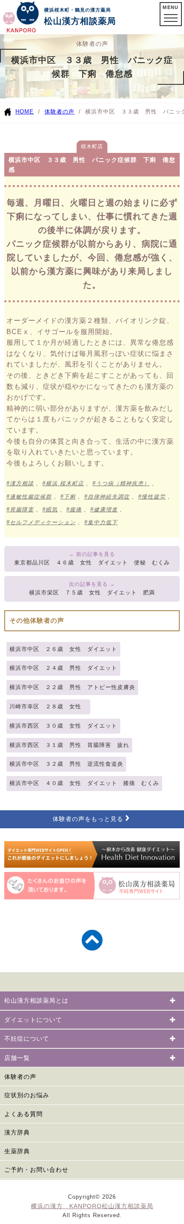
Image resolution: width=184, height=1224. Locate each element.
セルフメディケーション (43, 522)
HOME (24, 111)
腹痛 (76, 510)
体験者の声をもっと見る (88, 819)
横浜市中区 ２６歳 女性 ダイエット (63, 649)
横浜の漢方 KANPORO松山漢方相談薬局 (92, 1206)
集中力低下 (103, 522)
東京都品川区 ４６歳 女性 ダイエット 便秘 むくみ (92, 562)
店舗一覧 (17, 1057)
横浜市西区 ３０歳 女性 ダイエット (63, 725)
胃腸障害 (22, 510)
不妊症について (26, 1038)
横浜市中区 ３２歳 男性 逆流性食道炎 (66, 764)
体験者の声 (59, 111)
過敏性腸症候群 (31, 497)
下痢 (70, 497)
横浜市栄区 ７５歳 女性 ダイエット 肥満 (92, 592)
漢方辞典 (17, 1132)
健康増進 (106, 510)
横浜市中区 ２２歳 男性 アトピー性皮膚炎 (72, 687)
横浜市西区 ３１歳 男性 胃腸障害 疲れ (69, 745)
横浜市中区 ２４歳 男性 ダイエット (63, 668)
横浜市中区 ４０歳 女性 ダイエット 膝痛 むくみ (84, 783)
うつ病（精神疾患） (123, 484)
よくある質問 (23, 1114)
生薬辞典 (17, 1151)
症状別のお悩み (26, 1095)
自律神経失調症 (109, 497)
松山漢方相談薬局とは (36, 1000)
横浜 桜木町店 (65, 484)
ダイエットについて (33, 1019)
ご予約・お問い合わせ (36, 1169)
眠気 (52, 510)
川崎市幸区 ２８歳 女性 (48, 706)
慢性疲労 (154, 497)
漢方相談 (22, 484)
